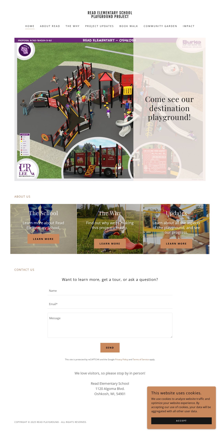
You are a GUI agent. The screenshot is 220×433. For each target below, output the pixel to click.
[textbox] (110, 290)
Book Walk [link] (128, 26)
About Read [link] (50, 26)
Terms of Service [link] (141, 359)
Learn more (43, 239)
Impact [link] (189, 26)
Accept (181, 420)
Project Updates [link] (99, 26)
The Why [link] (73, 26)
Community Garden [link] (160, 26)
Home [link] (30, 26)
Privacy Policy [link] (121, 359)
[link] (110, 17)
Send (110, 347)
